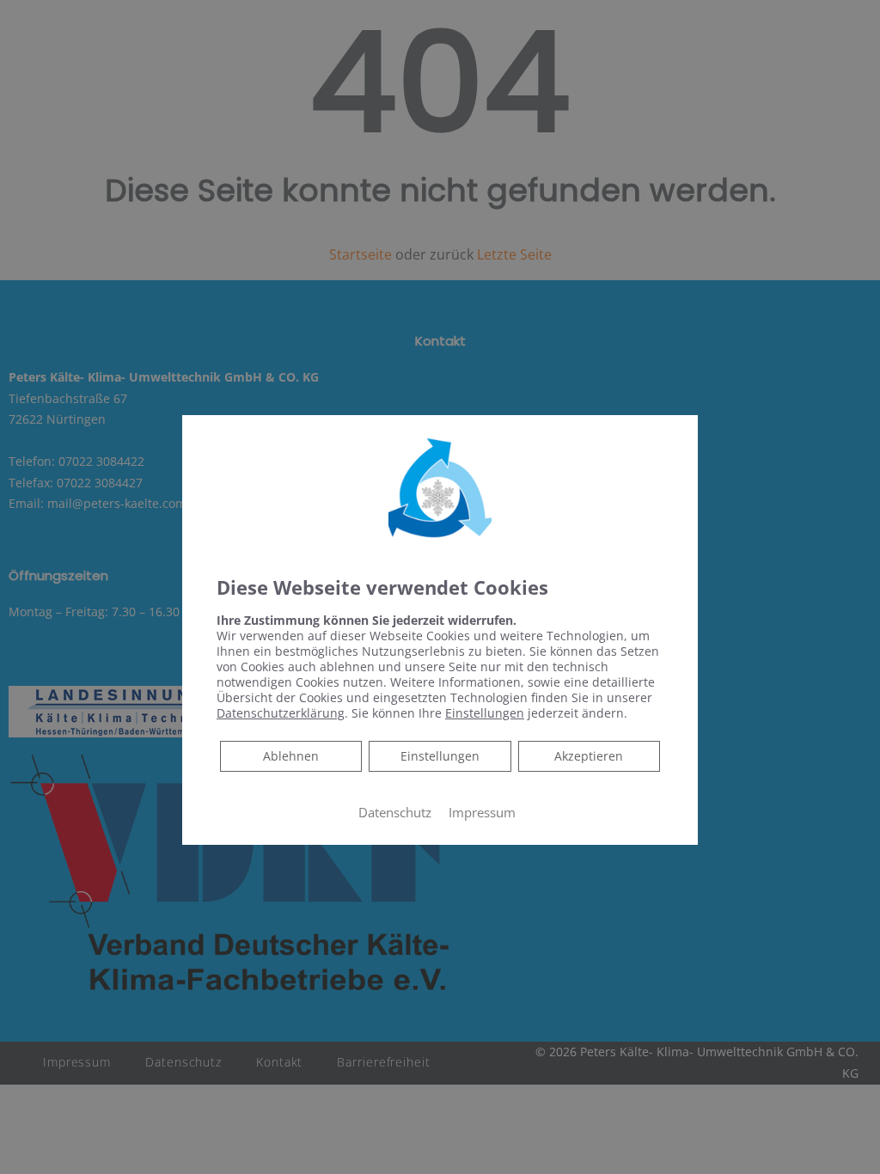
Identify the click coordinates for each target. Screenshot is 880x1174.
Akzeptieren (588, 756)
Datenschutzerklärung (281, 713)
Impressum (482, 812)
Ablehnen (290, 755)
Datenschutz (394, 812)
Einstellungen (440, 756)
